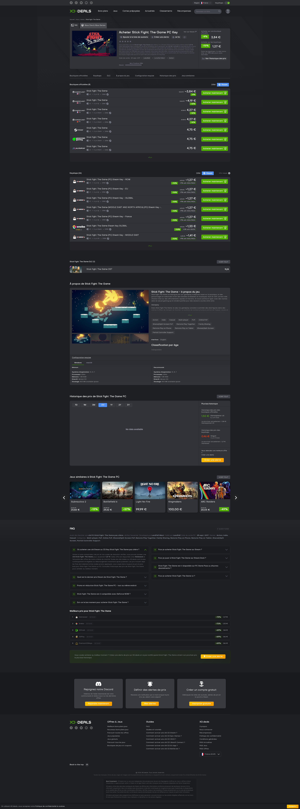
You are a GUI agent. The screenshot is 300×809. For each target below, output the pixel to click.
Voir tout (223, 262)
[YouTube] (81, 3)
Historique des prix (168, 76)
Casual (172, 320)
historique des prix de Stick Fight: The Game (127, 566)
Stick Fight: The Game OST (99, 269)
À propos (203, 726)
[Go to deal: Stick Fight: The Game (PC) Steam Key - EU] (150, 190)
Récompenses (184, 11)
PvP (193, 320)
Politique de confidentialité (210, 736)
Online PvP (203, 320)
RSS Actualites (206, 742)
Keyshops (97, 76)
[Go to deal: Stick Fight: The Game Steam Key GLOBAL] (150, 227)
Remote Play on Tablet (184, 328)
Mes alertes (150, 704)
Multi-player (183, 320)
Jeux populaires (113, 736)
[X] (91, 3)
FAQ (148, 726)
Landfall (147, 58)
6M (102, 405)
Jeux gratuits (112, 739)
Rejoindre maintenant (98, 704)
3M (93, 405)
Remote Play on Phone (162, 328)
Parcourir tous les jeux (116, 742)
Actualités (150, 11)
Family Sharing (204, 324)
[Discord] (86, 3)
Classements (166, 11)
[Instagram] (76, 3)
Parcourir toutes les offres (118, 733)
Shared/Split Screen (205, 328)
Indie (164, 320)
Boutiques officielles (79, 76)
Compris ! (293, 806)
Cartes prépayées (131, 11)
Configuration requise (144, 76)
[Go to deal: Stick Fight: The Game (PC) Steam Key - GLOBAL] (150, 200)
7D (76, 405)
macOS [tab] (89, 363)
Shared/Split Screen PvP (163, 324)
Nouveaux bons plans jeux (117, 729)
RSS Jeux (203, 745)
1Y (111, 405)
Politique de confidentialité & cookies (50, 806)
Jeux (115, 11)
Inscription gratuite (201, 704)
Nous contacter (206, 729)
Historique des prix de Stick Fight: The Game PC (98, 396)
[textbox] (204, 3)
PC (100, 566)
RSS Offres (204, 749)
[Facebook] (71, 3)
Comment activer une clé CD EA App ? (162, 745)
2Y (120, 405)
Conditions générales (208, 739)
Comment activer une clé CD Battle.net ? (163, 749)
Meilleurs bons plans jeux (117, 726)
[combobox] (206, 3)
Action (171, 58)
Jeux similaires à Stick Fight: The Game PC (94, 477)
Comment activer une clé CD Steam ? (161, 733)
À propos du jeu (122, 76)
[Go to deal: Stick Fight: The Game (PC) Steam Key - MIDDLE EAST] (150, 237)
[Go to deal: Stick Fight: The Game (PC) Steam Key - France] (150, 218)
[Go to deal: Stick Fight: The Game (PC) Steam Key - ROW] (150, 181)
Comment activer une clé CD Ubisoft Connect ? (165, 742)
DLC (109, 76)
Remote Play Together (186, 324)
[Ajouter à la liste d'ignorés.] (184, 37)
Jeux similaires (188, 76)
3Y (128, 405)
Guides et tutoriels (153, 729)
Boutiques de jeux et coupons (119, 745)
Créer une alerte (212, 460)
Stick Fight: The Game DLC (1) (82, 262)
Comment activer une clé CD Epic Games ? (164, 736)
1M (85, 405)
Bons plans (103, 11)
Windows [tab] (78, 363)
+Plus (150, 157)
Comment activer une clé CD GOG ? (161, 739)
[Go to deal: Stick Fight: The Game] (150, 93)
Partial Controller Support (163, 332)
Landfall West (158, 535)
